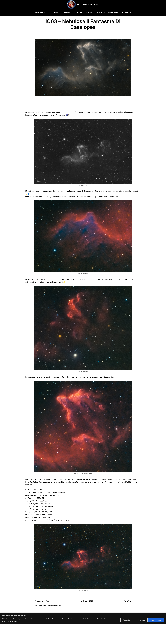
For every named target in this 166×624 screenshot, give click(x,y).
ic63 (36, 606)
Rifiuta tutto (141, 620)
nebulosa (42, 606)
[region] (83, 618)
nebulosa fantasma (54, 606)
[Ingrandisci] (130, 121)
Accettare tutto (156, 620)
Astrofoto (127, 601)
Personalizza (127, 620)
